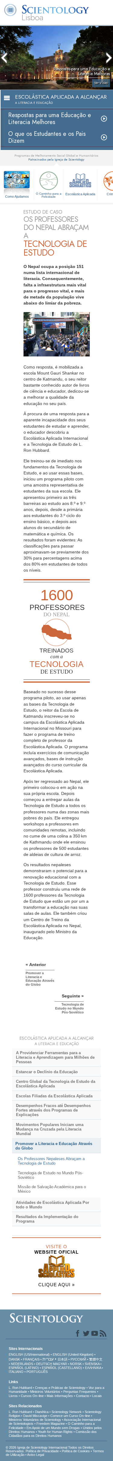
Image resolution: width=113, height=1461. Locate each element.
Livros (13, 1396)
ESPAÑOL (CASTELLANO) (62, 1368)
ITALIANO (16, 1371)
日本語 (62, 1359)
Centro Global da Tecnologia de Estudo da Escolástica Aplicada (55, 1083)
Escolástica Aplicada (80, 194)
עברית (48, 1359)
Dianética (42, 1412)
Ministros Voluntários (45, 1391)
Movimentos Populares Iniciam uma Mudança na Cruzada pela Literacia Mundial (49, 1129)
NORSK (76, 1364)
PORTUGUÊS (37, 1371)
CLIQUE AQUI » (56, 1284)
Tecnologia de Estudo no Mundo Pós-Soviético (50, 1175)
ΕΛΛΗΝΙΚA (93, 1368)
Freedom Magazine (50, 1423)
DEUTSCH (44, 1364)
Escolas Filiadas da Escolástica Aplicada (54, 1096)
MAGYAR (60, 1364)
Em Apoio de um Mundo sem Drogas (53, 1428)
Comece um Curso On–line (70, 1416)
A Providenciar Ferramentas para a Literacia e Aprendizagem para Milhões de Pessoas (55, 1057)
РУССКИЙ (78, 1359)
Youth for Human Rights (55, 1432)
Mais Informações (60, 1396)
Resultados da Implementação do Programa (47, 1218)
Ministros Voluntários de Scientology (35, 1419)
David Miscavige (35, 1416)
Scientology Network (67, 1412)
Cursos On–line (32, 1396)
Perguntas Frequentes (79, 1391)
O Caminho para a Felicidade (48, 195)
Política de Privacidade (42, 1451)
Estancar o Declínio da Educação (47, 1072)
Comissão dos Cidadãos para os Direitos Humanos (53, 1433)
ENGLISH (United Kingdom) (73, 1354)
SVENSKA (92, 1364)
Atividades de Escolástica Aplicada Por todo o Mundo (52, 1204)
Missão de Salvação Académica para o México (52, 1189)
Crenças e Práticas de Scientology (60, 1387)
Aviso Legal (35, 1454)
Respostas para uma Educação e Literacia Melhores (49, 118)
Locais (97, 1396)
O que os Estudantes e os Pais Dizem (47, 137)
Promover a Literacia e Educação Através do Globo (53, 1145)
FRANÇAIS (31, 1359)
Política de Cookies (76, 1451)
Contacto (82, 1396)
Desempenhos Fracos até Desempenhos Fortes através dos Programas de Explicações (53, 1110)
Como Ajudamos (17, 196)
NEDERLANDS (22, 1364)
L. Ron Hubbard (20, 1387)
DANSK (14, 1359)
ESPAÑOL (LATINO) (24, 1368)
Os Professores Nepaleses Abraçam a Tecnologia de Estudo (51, 1161)
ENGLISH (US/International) (29, 1354)
